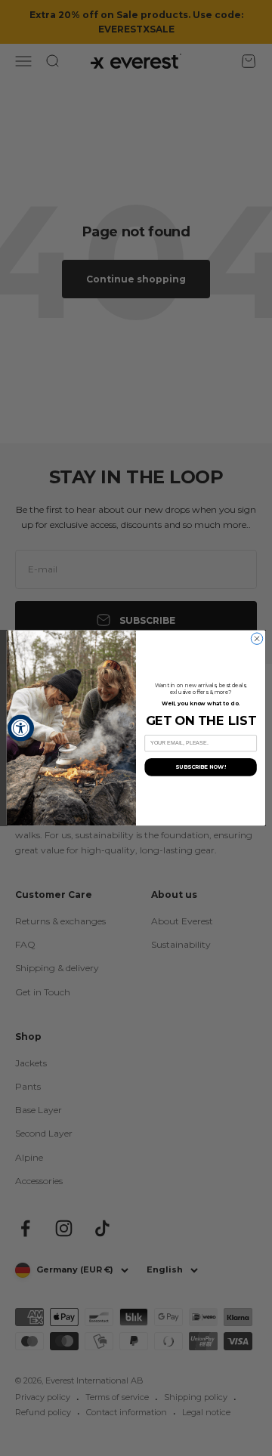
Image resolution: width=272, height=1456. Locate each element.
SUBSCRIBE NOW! (200, 766)
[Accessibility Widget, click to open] (21, 728)
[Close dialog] (256, 638)
